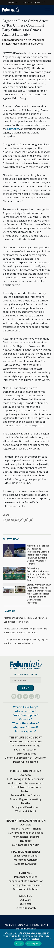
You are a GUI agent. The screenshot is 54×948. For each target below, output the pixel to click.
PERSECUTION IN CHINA (25, 771)
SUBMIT (25, 688)
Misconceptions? (25, 731)
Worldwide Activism (26, 859)
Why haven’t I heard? (25, 727)
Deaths (25, 803)
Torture (25, 791)
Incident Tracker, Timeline (25, 828)
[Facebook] (19, 696)
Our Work (25, 900)
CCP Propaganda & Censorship (25, 779)
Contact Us (23, 924)
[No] (50, 938)
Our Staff (25, 904)
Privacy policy (33, 943)
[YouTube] (13, 696)
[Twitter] (25, 696)
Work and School (25, 811)
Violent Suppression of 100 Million (25, 757)
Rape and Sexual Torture (25, 795)
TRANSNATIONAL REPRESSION (25, 820)
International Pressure (25, 836)
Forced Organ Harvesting (25, 799)
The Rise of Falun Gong (25, 745)
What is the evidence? (25, 723)
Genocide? (25, 719)
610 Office (13, 128)
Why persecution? (25, 711)
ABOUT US (25, 896)
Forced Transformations (25, 787)
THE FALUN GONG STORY (25, 737)
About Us (9, 924)
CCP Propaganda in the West (25, 832)
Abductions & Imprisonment (25, 783)
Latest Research (25, 908)
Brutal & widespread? (25, 715)
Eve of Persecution (25, 749)
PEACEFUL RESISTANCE (25, 851)
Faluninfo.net (13, 2)
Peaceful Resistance (25, 761)
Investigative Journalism (25, 885)
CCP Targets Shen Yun (25, 844)
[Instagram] (31, 696)
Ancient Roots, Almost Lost (25, 741)
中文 (38, 2)
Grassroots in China (26, 855)
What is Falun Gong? (25, 707)
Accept (19, 943)
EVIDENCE (25, 873)
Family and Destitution (25, 807)
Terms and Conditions (25, 928)
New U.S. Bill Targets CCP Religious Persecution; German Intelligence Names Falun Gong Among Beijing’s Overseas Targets (38, 554)
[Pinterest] (37, 696)
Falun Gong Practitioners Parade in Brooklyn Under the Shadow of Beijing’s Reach (38, 574)
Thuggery (26, 840)
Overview (25, 775)
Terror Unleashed (25, 753)
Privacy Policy (38, 924)
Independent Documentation (25, 881)
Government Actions (25, 889)
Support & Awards (25, 863)
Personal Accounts (25, 877)
